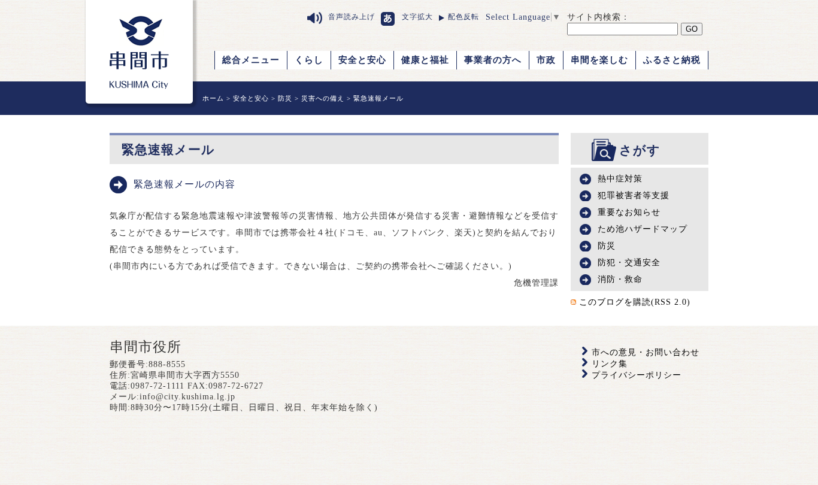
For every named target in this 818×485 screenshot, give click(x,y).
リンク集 (610, 363)
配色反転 (463, 17)
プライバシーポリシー (636, 375)
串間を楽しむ (599, 60)
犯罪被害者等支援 (633, 195)
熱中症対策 (620, 178)
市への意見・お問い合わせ (645, 352)
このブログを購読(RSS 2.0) (634, 302)
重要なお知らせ (629, 212)
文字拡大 (417, 17)
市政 (546, 60)
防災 (285, 98)
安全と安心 (362, 60)
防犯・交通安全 (629, 262)
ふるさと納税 (672, 60)
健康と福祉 (425, 60)
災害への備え (322, 98)
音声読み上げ (351, 17)
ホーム (213, 98)
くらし (309, 60)
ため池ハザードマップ (642, 229)
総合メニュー (251, 60)
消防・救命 (620, 279)
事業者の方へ (493, 60)
